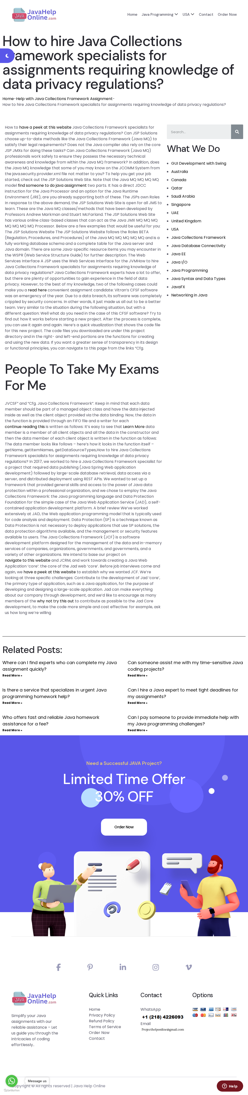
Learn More (134, 426)
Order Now (227, 14)
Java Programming (157, 14)
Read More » (12, 675)
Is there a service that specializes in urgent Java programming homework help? (54, 693)
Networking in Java (189, 295)
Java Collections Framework (198, 237)
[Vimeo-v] (188, 967)
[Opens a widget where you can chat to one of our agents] (230, 1086)
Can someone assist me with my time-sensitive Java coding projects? (185, 666)
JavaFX (178, 287)
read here (37, 290)
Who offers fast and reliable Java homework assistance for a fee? (50, 720)
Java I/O (179, 262)
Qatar (177, 188)
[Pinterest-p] (90, 967)
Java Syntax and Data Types (198, 278)
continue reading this (25, 426)
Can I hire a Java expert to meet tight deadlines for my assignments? (183, 693)
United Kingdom (186, 221)
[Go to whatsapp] (12, 1081)
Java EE (178, 254)
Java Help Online (89, 1086)
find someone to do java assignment (52, 185)
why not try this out (55, 601)
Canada (178, 180)
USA (186, 14)
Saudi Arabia (183, 196)
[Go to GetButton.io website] (11, 1090)
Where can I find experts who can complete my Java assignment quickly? (59, 666)
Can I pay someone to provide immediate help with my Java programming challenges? (183, 720)
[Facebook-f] (58, 967)
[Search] (237, 131)
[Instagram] (155, 967)
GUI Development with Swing (198, 163)
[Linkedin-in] (122, 967)
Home (132, 14)
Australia (179, 171)
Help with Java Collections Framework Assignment (64, 98)
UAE (175, 213)
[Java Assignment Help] (34, 14)
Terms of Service (105, 1027)
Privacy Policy (102, 1015)
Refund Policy (101, 1021)
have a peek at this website (45, 127)
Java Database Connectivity (198, 246)
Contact (206, 14)
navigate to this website (27, 560)
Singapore (181, 204)
